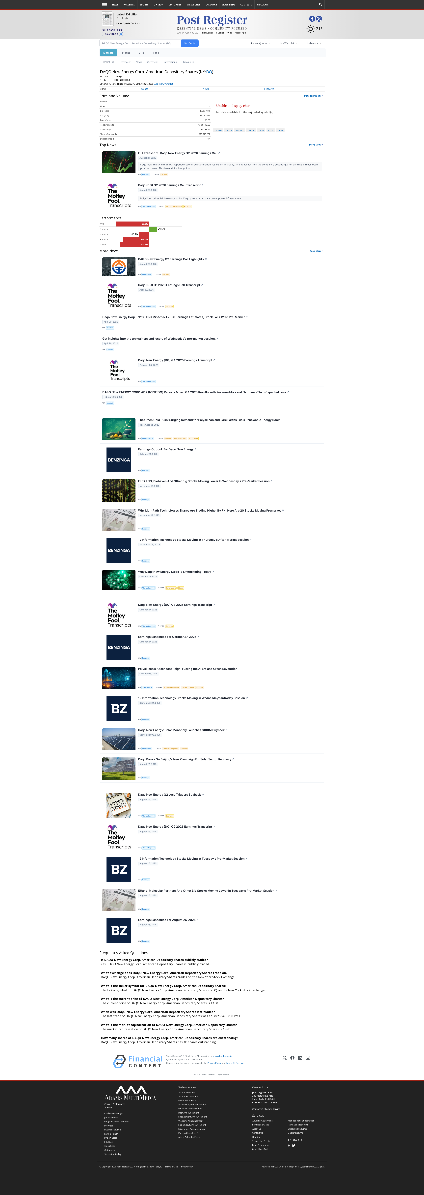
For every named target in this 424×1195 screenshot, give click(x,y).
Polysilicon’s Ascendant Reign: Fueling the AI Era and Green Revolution (188, 669)
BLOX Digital (318, 1166)
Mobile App (240, 32)
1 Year (261, 130)
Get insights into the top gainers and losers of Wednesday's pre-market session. (160, 338)
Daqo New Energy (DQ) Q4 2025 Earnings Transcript (176, 360)
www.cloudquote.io (222, 1055)
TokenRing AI (147, 687)
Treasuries (188, 62)
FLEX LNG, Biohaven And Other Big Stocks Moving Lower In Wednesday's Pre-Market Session (205, 481)
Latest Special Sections (128, 23)
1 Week (228, 130)
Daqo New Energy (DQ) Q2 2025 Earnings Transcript (176, 826)
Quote (144, 88)
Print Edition (207, 32)
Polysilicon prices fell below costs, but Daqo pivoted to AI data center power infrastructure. (191, 198)
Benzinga (145, 174)
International (170, 62)
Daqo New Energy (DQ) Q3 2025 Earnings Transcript (176, 604)
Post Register (123, 18)
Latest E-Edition (127, 14)
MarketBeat (146, 274)
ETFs (141, 52)
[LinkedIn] (300, 1061)
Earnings (163, 174)
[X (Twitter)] (284, 1061)
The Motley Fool (148, 206)
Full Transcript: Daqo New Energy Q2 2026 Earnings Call (179, 153)
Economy (167, 438)
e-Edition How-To (224, 32)
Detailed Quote (312, 95)
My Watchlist (287, 43)
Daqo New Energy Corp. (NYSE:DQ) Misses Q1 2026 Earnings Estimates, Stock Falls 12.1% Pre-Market (175, 317)
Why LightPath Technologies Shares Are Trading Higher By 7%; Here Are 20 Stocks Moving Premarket (211, 510)
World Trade (193, 438)
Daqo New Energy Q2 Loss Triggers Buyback (171, 794)
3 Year (270, 130)
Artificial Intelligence (174, 206)
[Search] (321, 4)
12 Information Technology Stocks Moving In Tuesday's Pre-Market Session (193, 858)
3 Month (250, 130)
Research (269, 88)
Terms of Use (171, 1166)
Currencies (153, 62)
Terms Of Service (234, 1062)
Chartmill (109, 328)
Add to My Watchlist (163, 83)
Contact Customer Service (266, 1109)
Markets (108, 52)
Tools (156, 52)
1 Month (239, 130)
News (139, 62)
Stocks (126, 52)
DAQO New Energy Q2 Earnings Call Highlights (172, 259)
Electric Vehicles (180, 438)
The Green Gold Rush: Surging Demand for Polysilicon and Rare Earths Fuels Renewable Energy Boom (209, 420)
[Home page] (212, 22)
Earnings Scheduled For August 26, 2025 (168, 920)
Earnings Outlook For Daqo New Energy (167, 449)
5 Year (280, 130)
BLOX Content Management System (290, 1166)
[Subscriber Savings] (137, 32)
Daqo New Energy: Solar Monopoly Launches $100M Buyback (183, 730)
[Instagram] (308, 1061)
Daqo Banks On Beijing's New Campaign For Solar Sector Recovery (186, 759)
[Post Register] (107, 21)
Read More (315, 250)
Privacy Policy (214, 1062)
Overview (126, 62)
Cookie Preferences (114, 1104)
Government (171, 588)
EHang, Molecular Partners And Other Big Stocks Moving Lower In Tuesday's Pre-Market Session (208, 890)
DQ (209, 71)
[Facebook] (292, 1061)
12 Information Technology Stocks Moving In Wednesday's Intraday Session (193, 698)
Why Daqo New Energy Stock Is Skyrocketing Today (176, 571)
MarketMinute (147, 438)
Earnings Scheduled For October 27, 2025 (169, 636)
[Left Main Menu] (104, 4)
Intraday (218, 130)
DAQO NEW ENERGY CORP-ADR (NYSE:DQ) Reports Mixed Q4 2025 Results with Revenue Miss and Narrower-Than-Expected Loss (196, 392)
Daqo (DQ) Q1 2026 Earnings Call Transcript (170, 285)
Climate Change (188, 687)
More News (315, 144)
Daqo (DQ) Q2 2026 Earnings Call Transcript (171, 185)
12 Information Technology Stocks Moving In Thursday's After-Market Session (195, 539)
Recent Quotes (259, 43)
